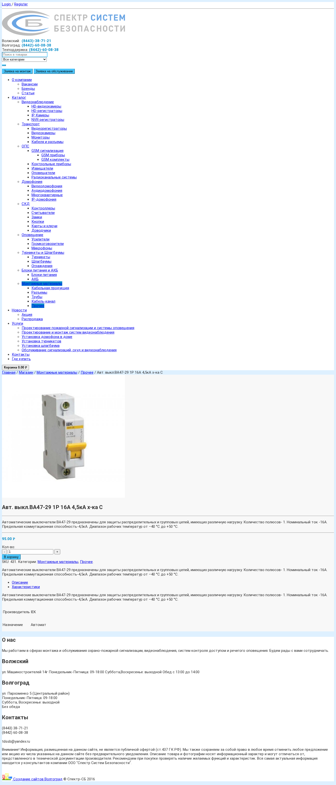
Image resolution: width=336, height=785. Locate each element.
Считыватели (43, 212)
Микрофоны (41, 248)
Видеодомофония (46, 186)
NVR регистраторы (47, 119)
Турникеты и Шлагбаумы (43, 252)
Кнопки (37, 221)
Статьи (28, 93)
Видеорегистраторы (49, 128)
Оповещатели (43, 173)
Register (21, 4)
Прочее (37, 306)
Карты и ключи (44, 226)
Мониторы (40, 137)
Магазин (26, 372)
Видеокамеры (43, 133)
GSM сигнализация (47, 150)
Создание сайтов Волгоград (37, 779)
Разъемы (39, 292)
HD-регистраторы (46, 111)
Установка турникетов (41, 341)
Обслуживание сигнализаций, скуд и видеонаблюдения (69, 350)
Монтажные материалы (42, 283)
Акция (27, 314)
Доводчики (41, 230)
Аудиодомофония (46, 190)
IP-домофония (43, 199)
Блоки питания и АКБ (40, 270)
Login (7, 4)
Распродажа (32, 319)
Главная (8, 372)
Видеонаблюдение (38, 102)
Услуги (17, 323)
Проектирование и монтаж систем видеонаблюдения (68, 332)
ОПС (25, 146)
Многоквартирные (47, 195)
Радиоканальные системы (54, 177)
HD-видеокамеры (46, 106)
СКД (26, 204)
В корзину (11, 557)
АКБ (35, 279)
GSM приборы (53, 155)
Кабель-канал (43, 301)
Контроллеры (43, 208)
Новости (19, 310)
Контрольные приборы (51, 164)
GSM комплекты (55, 159)
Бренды (28, 88)
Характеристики (26, 587)
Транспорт (31, 124)
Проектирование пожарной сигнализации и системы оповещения (78, 328)
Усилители (40, 239)
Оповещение (32, 235)
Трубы (36, 297)
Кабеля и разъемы (47, 142)
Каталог (19, 97)
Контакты (21, 354)
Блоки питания (44, 274)
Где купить (21, 359)
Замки (36, 217)
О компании (22, 80)
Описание (20, 582)
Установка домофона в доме (47, 337)
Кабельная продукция (50, 288)
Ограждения (41, 266)
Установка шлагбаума (41, 345)
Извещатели (42, 168)
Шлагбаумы (41, 261)
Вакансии (30, 84)
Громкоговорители (47, 243)
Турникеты (40, 257)
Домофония (32, 181)
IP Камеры (40, 115)
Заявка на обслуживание (54, 71)
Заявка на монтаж (17, 71)
